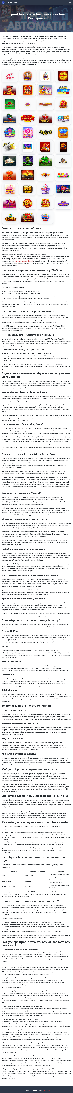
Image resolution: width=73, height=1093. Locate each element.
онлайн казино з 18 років (24, 261)
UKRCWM (11, 2)
